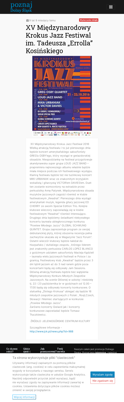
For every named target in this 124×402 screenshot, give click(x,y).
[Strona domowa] (21, 7)
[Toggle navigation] (110, 7)
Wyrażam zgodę (103, 374)
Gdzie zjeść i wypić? (27, 351)
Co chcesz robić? (11, 350)
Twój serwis (61, 350)
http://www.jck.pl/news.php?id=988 (51, 331)
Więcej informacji (24, 397)
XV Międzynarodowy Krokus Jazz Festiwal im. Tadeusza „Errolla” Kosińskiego (59, 39)
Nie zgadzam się (103, 380)
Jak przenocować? (48, 350)
